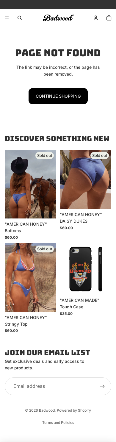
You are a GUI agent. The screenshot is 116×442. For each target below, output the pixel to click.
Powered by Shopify (74, 410)
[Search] (19, 17)
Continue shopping (58, 96)
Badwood (47, 410)
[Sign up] (102, 386)
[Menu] (7, 18)
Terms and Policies (58, 422)
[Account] (95, 17)
